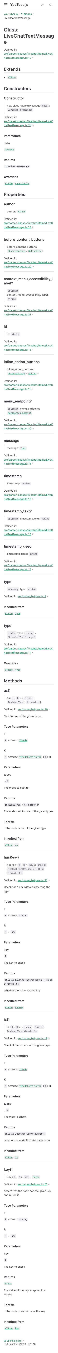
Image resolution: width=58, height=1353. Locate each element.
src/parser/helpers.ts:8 (32, 596)
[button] (6, 5)
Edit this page (14, 1340)
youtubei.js (11, 13)
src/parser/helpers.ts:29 (33, 709)
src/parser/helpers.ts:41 (32, 880)
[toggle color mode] (42, 4)
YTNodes (26, 13)
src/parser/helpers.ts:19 (32, 1038)
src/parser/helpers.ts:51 (32, 1184)
